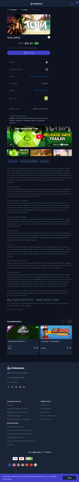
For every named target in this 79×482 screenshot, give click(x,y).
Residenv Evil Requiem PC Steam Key (19, 430)
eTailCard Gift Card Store (15, 426)
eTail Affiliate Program (14, 416)
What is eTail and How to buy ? (17, 408)
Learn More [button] (7, 479)
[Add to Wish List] (49, 37)
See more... (11, 444)
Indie (46, 76)
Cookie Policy (45, 412)
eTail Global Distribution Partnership (18, 419)
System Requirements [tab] (29, 161)
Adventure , (39, 76)
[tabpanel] (39, 239)
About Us (10, 405)
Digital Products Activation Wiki (17, 412)
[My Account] (72, 3)
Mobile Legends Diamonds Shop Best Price (21, 441)
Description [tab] (13, 161)
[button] (68, 153)
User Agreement (46, 408)
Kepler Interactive (41, 90)
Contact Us (13, 382)
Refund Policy (45, 419)
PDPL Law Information (48, 416)
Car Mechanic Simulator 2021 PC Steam (20, 434)
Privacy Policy (45, 405)
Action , (32, 76)
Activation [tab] (44, 161)
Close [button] (69, 478)
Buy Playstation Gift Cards (15, 437)
